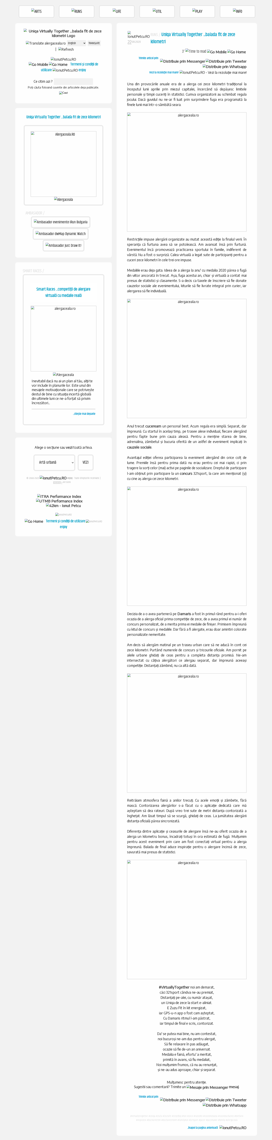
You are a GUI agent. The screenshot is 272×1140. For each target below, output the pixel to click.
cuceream (153, 426)
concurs (186, 473)
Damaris (184, 613)
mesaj (233, 1086)
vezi (69, 447)
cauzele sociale (139, 447)
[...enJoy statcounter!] (57, 482)
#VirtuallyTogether (174, 987)
